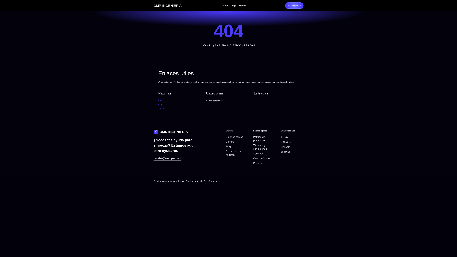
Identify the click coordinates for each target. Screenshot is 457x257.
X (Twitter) (287, 142)
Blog (228, 146)
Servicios (258, 153)
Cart (160, 100)
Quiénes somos (234, 137)
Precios (257, 163)
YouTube (286, 151)
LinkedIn (285, 147)
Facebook (286, 137)
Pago (160, 104)
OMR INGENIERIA (168, 5)
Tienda (161, 108)
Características (261, 158)
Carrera (230, 141)
